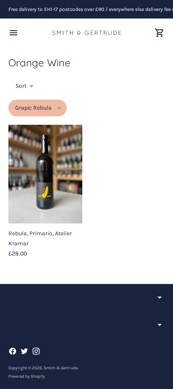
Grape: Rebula (33, 107)
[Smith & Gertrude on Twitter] (24, 351)
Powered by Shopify (26, 376)
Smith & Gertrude (61, 368)
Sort (21, 85)
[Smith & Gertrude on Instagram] (36, 351)
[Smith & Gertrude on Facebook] (12, 351)
